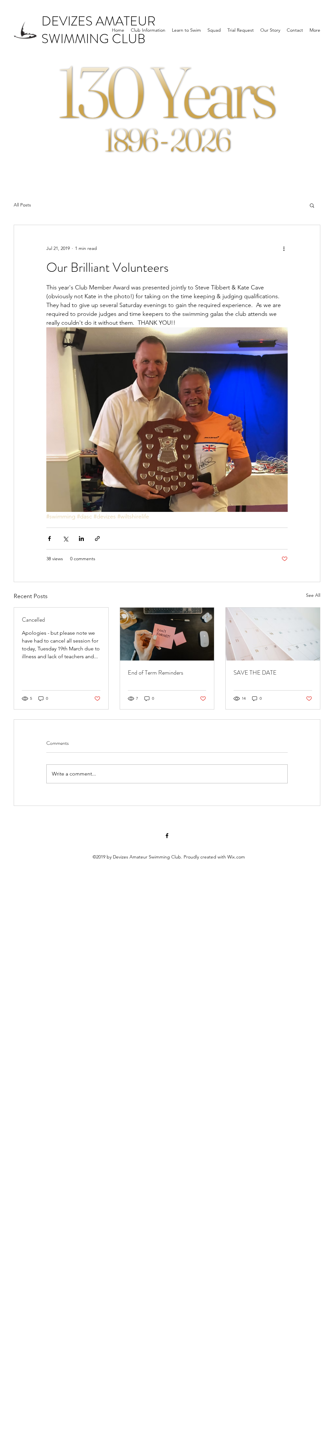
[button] (312, 205)
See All (313, 595)
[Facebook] (167, 835)
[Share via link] (97, 538)
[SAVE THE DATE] (273, 634)
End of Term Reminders (155, 672)
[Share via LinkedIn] (81, 538)
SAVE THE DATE (255, 672)
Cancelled (33, 619)
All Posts (22, 205)
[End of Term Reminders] (167, 634)
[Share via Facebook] (49, 538)
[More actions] (284, 249)
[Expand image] (167, 419)
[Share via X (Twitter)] (65, 538)
